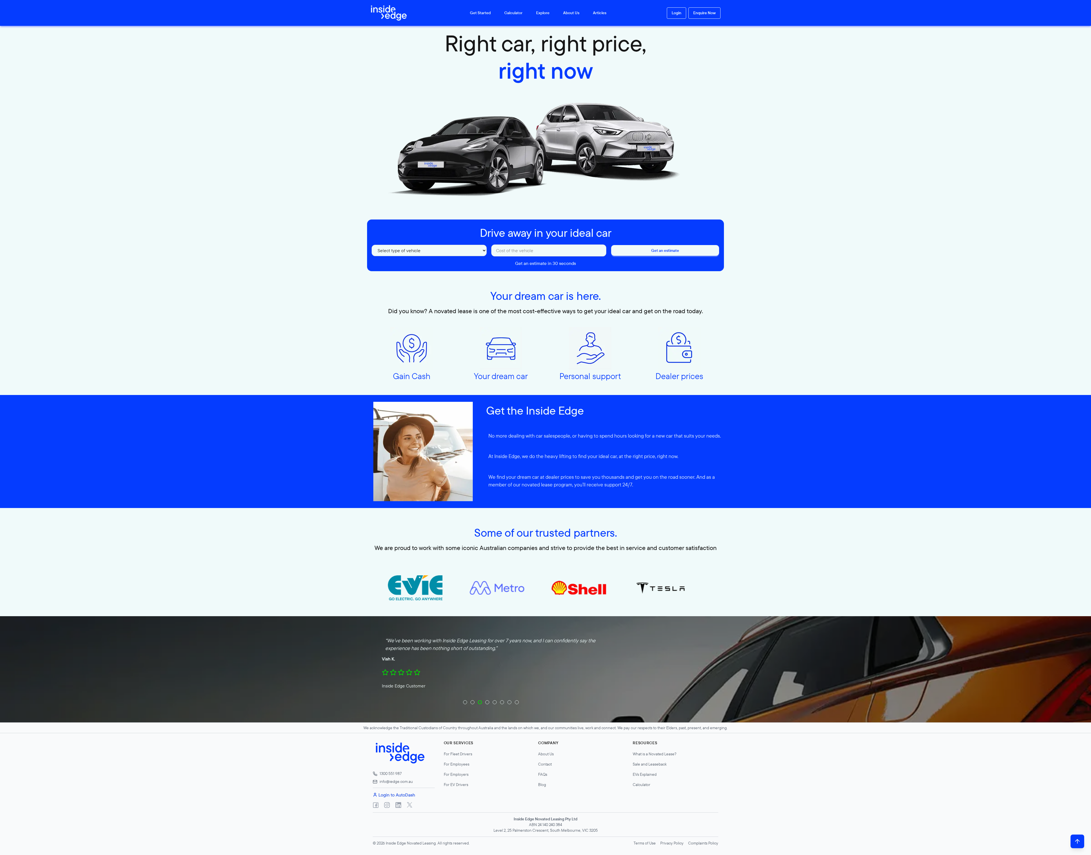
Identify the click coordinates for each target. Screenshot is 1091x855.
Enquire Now (704, 12)
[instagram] (387, 805)
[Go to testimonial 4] (487, 702)
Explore (542, 12)
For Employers (456, 774)
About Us (571, 12)
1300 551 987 (391, 773)
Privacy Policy (672, 843)
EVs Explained (645, 774)
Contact (545, 764)
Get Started (480, 12)
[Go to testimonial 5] (495, 702)
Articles (599, 12)
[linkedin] (398, 805)
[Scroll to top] (1077, 841)
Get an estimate (665, 250)
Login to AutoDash (396, 795)
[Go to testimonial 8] (517, 702)
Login (676, 12)
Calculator (513, 12)
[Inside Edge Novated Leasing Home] (386, 13)
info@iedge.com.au (396, 781)
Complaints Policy (703, 843)
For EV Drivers (456, 784)
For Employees (456, 764)
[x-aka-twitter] (410, 805)
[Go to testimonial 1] (465, 702)
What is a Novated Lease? (654, 753)
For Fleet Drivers (458, 753)
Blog (542, 784)
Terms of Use (645, 843)
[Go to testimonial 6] (502, 702)
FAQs (542, 774)
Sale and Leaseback (650, 764)
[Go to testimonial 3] (480, 702)
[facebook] (375, 805)
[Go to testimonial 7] (509, 702)
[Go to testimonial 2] (472, 702)
